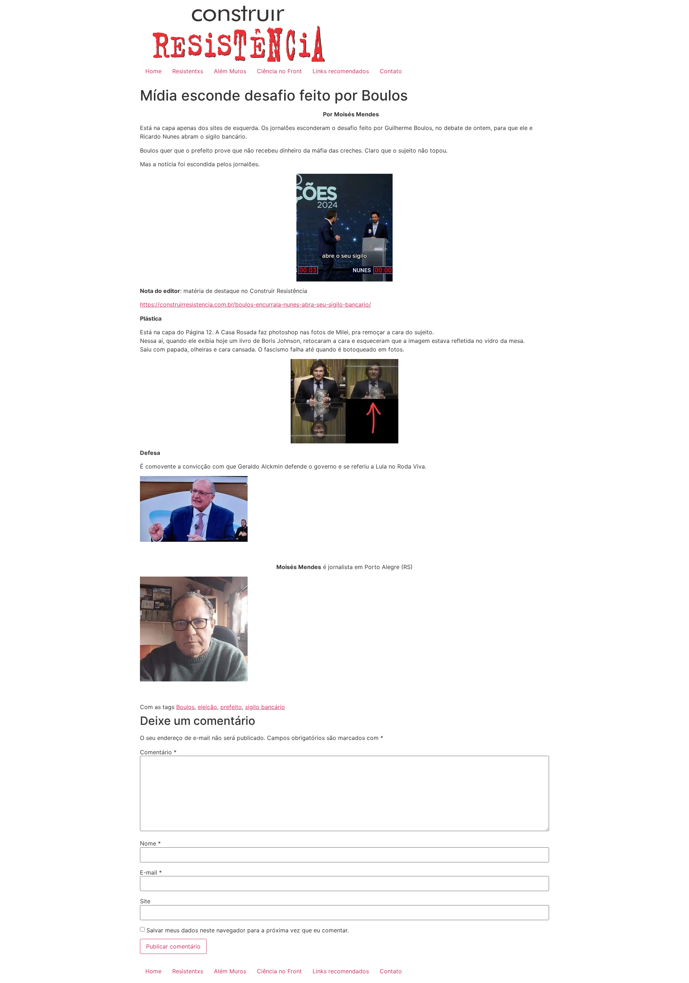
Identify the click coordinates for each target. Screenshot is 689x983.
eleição (207, 707)
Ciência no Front (279, 71)
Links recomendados (341, 71)
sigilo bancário (265, 707)
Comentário (158, 752)
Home (153, 71)
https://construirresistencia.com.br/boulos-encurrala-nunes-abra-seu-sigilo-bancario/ (255, 304)
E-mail (151, 872)
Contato (391, 71)
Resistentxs (187, 71)
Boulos (185, 707)
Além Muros (230, 71)
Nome (150, 843)
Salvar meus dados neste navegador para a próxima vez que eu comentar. (247, 930)
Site (145, 901)
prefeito (231, 707)
